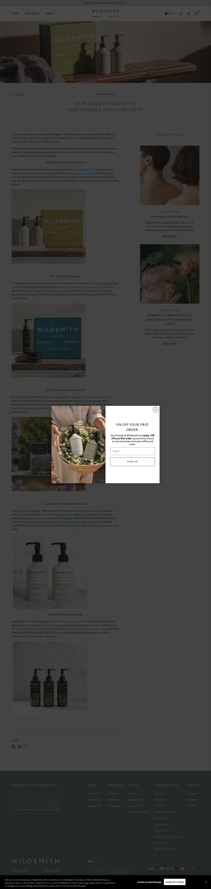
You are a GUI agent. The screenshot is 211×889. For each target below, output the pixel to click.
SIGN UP (132, 461)
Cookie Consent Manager (149, 882)
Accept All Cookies (175, 882)
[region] (105, 882)
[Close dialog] (155, 409)
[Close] (206, 881)
